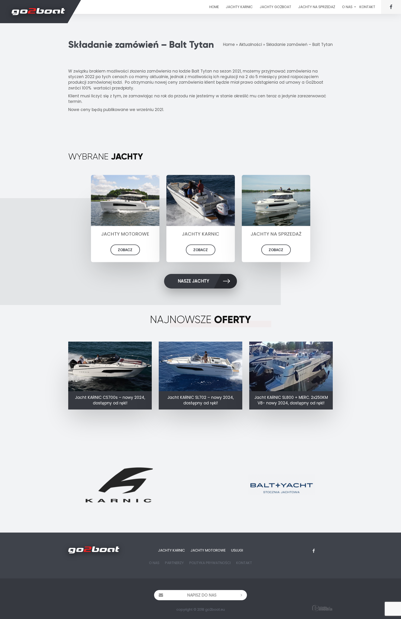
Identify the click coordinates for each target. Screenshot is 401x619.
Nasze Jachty (193, 281)
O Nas (347, 6)
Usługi (237, 550)
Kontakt (367, 6)
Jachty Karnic (171, 550)
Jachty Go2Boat (275, 6)
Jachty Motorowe (208, 550)
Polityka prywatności (210, 562)
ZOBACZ (125, 249)
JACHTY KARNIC (239, 6)
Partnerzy (174, 562)
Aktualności (250, 44)
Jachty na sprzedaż (316, 6)
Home (214, 6)
